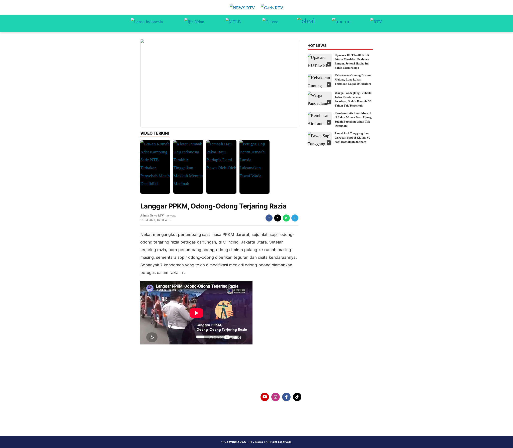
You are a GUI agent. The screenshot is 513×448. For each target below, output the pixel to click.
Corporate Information (164, 397)
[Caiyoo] (270, 23)
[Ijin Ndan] (194, 23)
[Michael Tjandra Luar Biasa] (233, 23)
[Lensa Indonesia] (147, 23)
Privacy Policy (157, 407)
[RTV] (376, 23)
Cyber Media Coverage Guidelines (173, 418)
